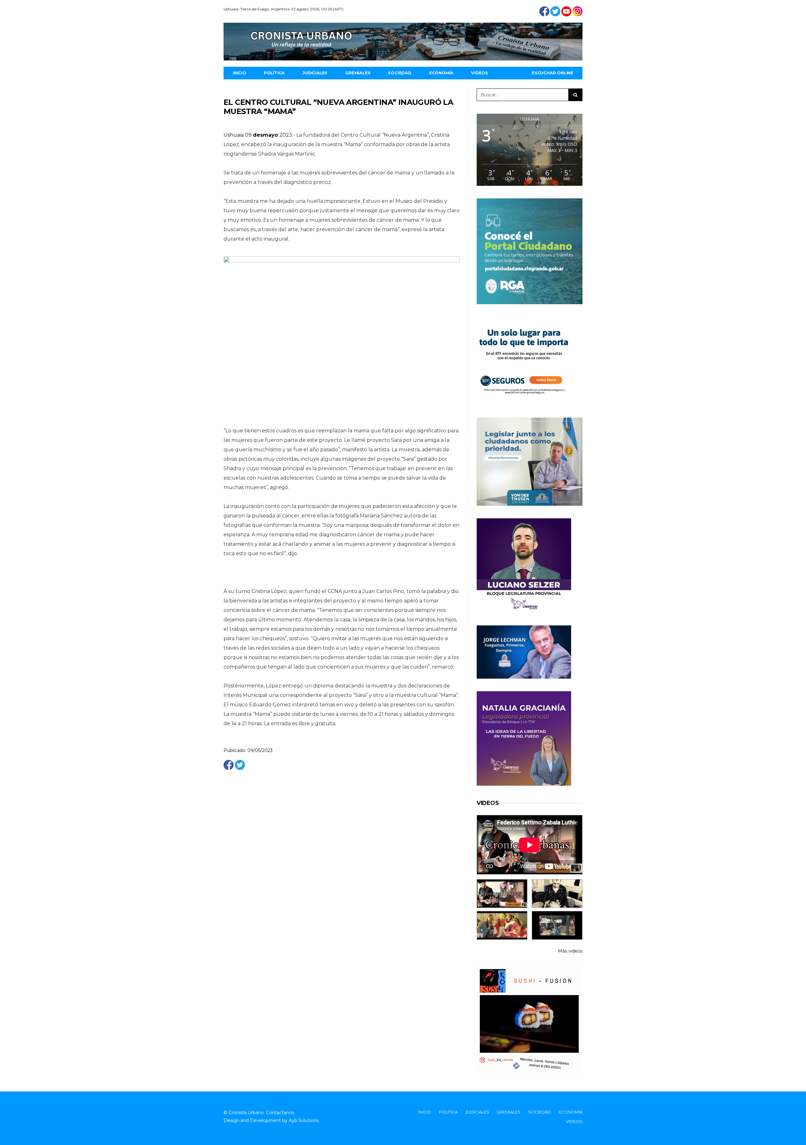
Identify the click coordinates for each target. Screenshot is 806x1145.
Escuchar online (552, 72)
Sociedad (399, 72)
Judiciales (314, 72)
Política (274, 72)
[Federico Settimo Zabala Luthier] (502, 893)
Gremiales (357, 72)
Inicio (239, 72)
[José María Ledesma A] (557, 925)
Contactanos (280, 1112)
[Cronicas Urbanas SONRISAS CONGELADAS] (502, 925)
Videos (479, 72)
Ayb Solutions (304, 1120)
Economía (441, 72)
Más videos (570, 951)
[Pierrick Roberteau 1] (557, 893)
